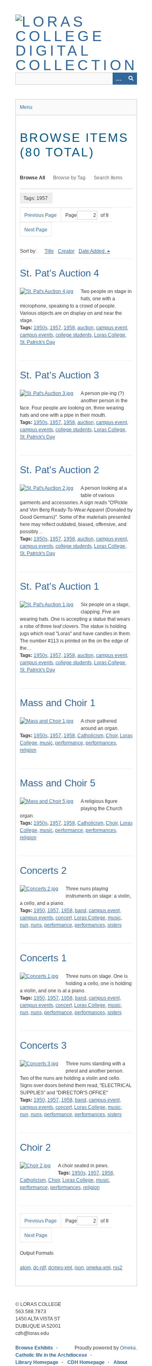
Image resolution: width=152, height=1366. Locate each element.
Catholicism (90, 735)
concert (64, 918)
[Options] (119, 79)
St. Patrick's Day (37, 342)
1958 (69, 328)
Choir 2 (35, 1147)
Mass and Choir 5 (57, 783)
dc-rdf (39, 1267)
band (80, 910)
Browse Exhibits (34, 1348)
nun (24, 925)
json (79, 1267)
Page (71, 215)
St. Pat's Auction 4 (59, 273)
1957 (55, 328)
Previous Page (40, 215)
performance (69, 743)
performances (101, 743)
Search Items (108, 178)
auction (85, 328)
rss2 (117, 1267)
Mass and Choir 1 (57, 702)
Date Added (92, 251)
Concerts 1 (43, 957)
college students (74, 335)
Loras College (109, 335)
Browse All (32, 178)
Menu (26, 107)
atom (25, 1267)
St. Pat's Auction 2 (59, 469)
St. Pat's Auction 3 (59, 375)
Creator (66, 251)
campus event (111, 328)
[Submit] (131, 79)
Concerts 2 (43, 870)
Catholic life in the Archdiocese (51, 1355)
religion (28, 750)
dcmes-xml (60, 1267)
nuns (36, 925)
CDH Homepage (86, 1362)
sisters (114, 925)
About (120, 1362)
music (46, 743)
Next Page (35, 230)
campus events (36, 335)
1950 (39, 910)
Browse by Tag (69, 178)
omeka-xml (98, 1267)
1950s (40, 328)
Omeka (128, 1348)
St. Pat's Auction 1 (59, 586)
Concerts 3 (43, 1045)
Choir (112, 735)
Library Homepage (36, 1362)
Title (49, 251)
